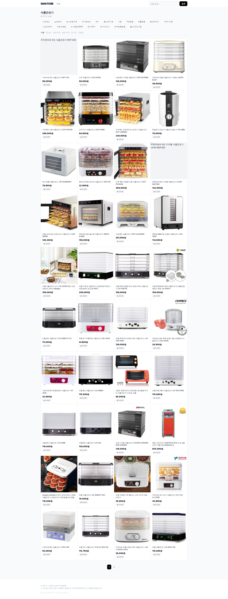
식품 (120, 21)
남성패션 (58, 21)
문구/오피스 (105, 26)
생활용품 (141, 21)
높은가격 (65, 32)
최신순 (48, 32)
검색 (183, 4)
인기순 (74, 32)
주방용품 (130, 21)
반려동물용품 (119, 26)
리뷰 (58, 4)
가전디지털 (168, 21)
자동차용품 (61, 26)
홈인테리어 (154, 21)
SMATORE (47, 3)
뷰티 (97, 21)
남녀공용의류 (71, 21)
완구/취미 (91, 26)
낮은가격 (56, 32)
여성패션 (46, 21)
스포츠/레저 (47, 26)
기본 (42, 32)
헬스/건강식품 (136, 26)
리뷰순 (81, 32)
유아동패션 (86, 21)
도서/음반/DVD (76, 26)
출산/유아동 (108, 21)
